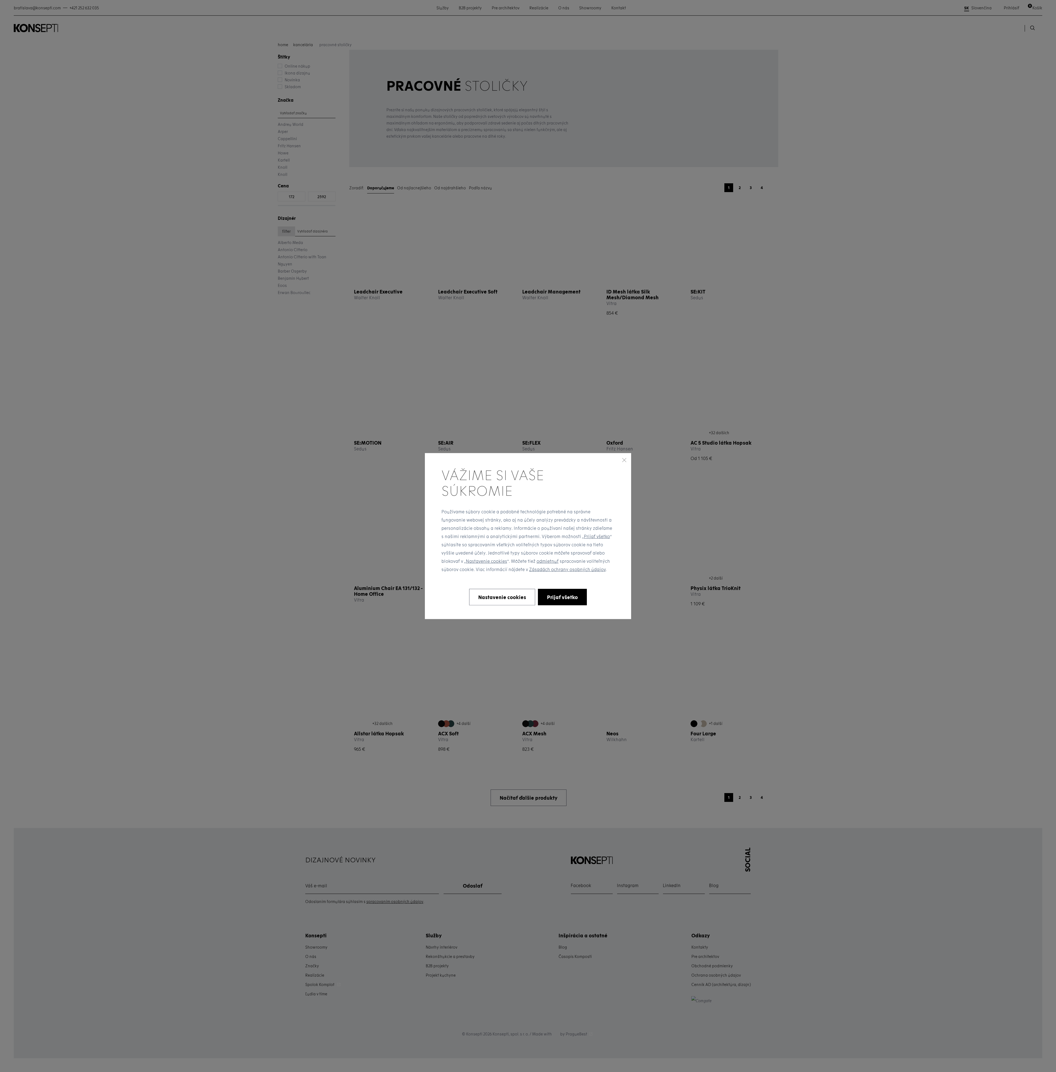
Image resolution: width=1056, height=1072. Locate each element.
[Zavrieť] (624, 459)
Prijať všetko (597, 536)
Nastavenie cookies (486, 561)
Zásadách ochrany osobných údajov (567, 569)
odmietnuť (548, 561)
